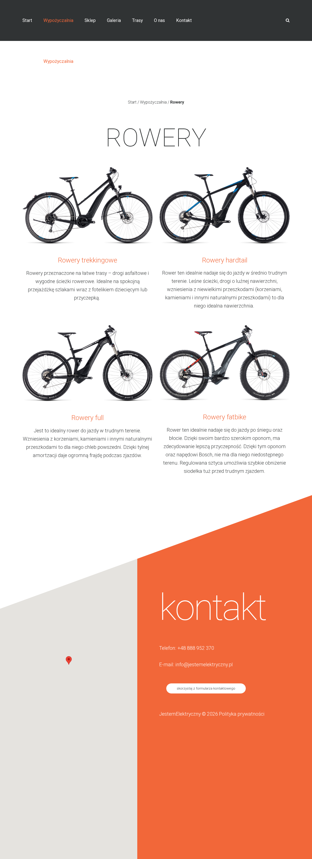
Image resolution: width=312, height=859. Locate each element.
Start (132, 102)
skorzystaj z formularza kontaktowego (206, 688)
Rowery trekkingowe (87, 260)
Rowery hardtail (224, 260)
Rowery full (87, 418)
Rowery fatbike (224, 417)
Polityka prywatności (241, 714)
